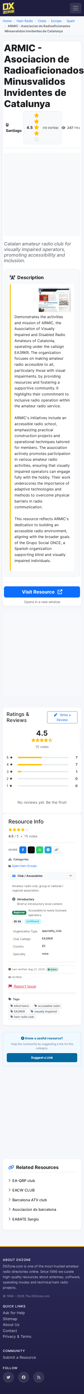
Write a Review (64, 717)
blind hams (21, 1006)
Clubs (42, 21)
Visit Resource (39, 592)
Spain (70, 21)
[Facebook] (22, 849)
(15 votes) (51, 128)
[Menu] (75, 8)
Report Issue (24, 986)
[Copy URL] (56, 849)
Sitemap (10, 1318)
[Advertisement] (42, 194)
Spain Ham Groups (24, 866)
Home (7, 21)
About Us (11, 1324)
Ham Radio (25, 21)
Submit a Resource (19, 1357)
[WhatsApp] (39, 849)
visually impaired (45, 1011)
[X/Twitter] (31, 849)
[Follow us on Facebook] (23, 1377)
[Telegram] (48, 849)
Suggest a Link (42, 1057)
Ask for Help (14, 1312)
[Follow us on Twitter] (8, 1377)
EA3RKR (19, 1011)
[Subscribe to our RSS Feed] (38, 1377)
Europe (56, 21)
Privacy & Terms (17, 1336)
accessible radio (49, 1006)
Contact (10, 1330)
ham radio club (24, 1017)
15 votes (30, 836)
